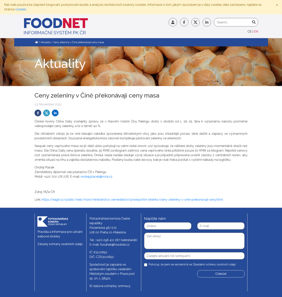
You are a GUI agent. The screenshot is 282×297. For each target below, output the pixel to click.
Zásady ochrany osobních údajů (60, 244)
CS (249, 31)
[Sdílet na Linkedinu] (55, 113)
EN (256, 31)
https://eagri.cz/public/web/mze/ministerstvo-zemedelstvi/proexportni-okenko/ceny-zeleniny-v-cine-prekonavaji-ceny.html (132, 199)
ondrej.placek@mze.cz (96, 176)
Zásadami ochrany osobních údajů (214, 264)
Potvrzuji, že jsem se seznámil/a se (192, 264)
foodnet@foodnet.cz (115, 244)
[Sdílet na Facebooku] (38, 113)
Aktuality (45, 42)
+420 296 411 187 (108, 240)
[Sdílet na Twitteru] (46, 113)
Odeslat (221, 274)
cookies (20, 9)
